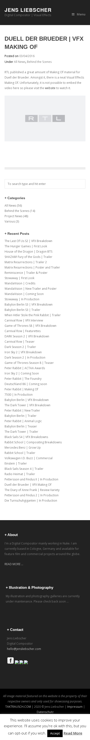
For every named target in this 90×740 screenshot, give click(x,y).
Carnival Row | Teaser (20, 342)
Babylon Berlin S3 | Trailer (22, 310)
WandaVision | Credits (20, 283)
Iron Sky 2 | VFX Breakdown (23, 352)
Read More (73, 733)
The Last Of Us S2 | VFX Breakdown (28, 241)
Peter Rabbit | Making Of (21, 389)
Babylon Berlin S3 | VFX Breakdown (29, 304)
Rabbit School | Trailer (20, 453)
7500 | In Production (19, 395)
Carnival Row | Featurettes (23, 331)
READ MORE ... (14, 564)
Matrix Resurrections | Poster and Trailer (32, 267)
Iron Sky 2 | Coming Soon (22, 373)
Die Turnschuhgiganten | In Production (31, 500)
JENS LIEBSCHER (28, 10)
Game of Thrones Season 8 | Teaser (29, 363)
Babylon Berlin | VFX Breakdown (27, 400)
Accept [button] (55, 733)
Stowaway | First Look (19, 278)
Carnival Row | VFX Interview (24, 320)
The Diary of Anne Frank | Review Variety (32, 490)
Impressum (74, 707)
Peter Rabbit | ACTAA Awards (25, 368)
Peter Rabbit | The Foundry (23, 379)
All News (19, 62)
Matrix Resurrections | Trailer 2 (26, 262)
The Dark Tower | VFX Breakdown (27, 405)
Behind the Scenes (39, 62)
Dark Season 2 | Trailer (20, 347)
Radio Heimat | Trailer (20, 474)
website (50, 88)
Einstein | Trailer (16, 463)
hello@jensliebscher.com (24, 649)
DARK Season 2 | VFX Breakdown (27, 336)
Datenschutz (45, 712)
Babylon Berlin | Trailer (20, 416)
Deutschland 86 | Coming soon (26, 384)
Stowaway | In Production (22, 299)
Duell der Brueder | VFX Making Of (28, 485)
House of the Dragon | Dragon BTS (28, 251)
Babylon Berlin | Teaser (21, 426)
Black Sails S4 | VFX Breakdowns (26, 437)
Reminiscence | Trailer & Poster (26, 273)
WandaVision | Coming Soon (24, 294)
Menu (81, 14)
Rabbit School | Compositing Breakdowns (33, 442)
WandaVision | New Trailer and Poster (31, 289)
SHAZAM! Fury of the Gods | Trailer (28, 257)
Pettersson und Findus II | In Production (31, 479)
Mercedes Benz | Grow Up (23, 447)
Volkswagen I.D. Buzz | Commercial (29, 458)
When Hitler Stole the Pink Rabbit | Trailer (33, 315)
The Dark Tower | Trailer (21, 432)
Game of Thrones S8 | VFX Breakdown (30, 326)
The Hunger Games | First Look (26, 246)
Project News (13, 216)
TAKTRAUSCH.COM (18, 707)
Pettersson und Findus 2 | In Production (32, 495)
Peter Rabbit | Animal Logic (23, 421)
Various (10, 221)
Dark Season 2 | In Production (25, 357)
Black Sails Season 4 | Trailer (24, 469)
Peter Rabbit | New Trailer (22, 410)
